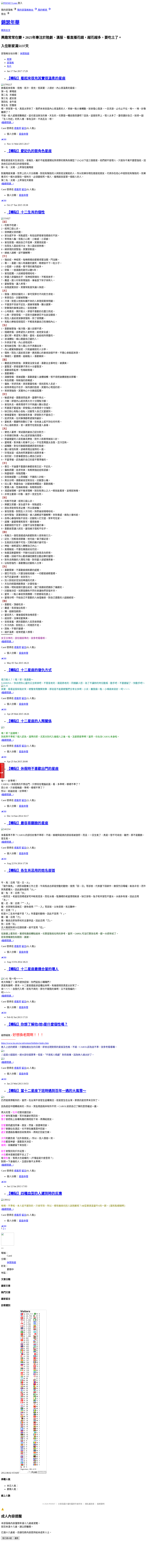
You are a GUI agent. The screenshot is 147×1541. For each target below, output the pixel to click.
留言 (24, 128)
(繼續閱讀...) (7, 122)
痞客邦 (17, 128)
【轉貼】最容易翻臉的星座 (27, 823)
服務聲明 (101, 1504)
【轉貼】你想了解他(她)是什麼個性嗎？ (37, 1024)
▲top (3, 139)
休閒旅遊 (24, 53)
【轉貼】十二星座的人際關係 (29, 721)
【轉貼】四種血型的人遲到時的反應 (34, 1193)
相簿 (9, 59)
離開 (16, 1538)
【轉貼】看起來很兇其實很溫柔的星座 (36, 78)
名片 (9, 66)
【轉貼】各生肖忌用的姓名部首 (31, 870)
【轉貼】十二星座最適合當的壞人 (33, 969)
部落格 (10, 62)
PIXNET (52, 1504)
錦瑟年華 (10, 22)
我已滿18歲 (7, 1538)
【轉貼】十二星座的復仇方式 (29, 670)
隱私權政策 (89, 1504)
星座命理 (23, 134)
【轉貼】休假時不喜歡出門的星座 (33, 768)
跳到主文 (5, 30)
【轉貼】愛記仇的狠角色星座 (29, 151)
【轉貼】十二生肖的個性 (26, 212)
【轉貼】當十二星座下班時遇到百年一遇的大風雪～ (46, 1091)
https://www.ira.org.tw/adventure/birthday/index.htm (25, 1043)
